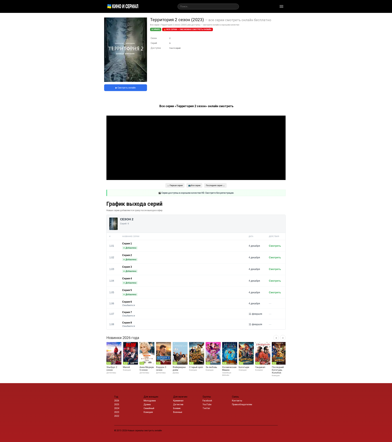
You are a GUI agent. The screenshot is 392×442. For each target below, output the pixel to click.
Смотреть (275, 246)
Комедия (148, 412)
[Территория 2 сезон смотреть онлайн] (125, 81)
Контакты (237, 400)
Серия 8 (127, 322)
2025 (116, 404)
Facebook (207, 400)
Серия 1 (127, 243)
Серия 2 (127, 255)
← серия (175, 185)
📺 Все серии (194, 185)
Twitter (206, 408)
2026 (116, 400)
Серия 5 (127, 290)
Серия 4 (127, 278)
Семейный (149, 408)
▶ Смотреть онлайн (125, 87)
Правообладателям (242, 404)
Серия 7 (127, 312)
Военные (177, 412)
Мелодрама (150, 400)
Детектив (178, 404)
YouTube (207, 404)
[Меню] (281, 6)
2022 (116, 416)
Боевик (177, 408)
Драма (147, 404)
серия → (215, 185)
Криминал (178, 400)
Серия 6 (127, 301)
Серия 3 (127, 267)
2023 (116, 412)
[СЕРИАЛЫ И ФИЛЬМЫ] (122, 6)
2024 (116, 408)
